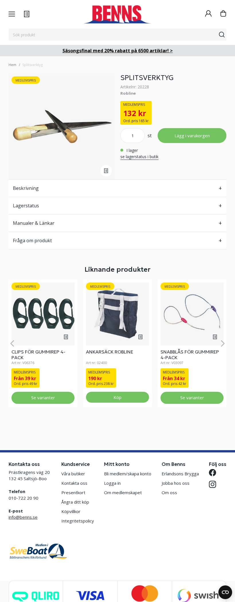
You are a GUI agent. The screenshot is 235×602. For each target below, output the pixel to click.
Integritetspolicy (77, 521)
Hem (12, 64)
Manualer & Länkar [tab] (33, 223)
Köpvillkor (71, 511)
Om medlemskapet (123, 492)
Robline (128, 93)
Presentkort (73, 492)
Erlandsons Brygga (180, 473)
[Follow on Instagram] (212, 484)
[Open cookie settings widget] (225, 592)
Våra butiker (73, 473)
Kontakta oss (74, 483)
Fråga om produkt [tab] (32, 240)
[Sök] (222, 35)
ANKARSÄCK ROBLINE (109, 352)
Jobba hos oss (175, 483)
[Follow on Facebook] (212, 472)
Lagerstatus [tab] (26, 205)
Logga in (112, 483)
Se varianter (43, 397)
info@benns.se (23, 517)
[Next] (222, 343)
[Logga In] (208, 14)
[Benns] (117, 14)
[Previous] (12, 343)
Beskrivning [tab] (26, 188)
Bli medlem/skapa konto (127, 473)
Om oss (169, 492)
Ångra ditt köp (75, 502)
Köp (117, 397)
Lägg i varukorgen (192, 135)
